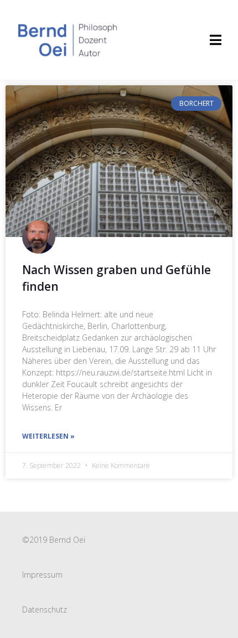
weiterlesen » (48, 436)
